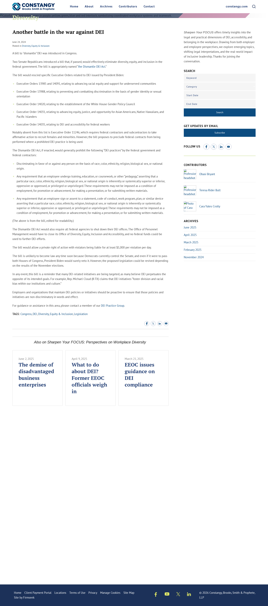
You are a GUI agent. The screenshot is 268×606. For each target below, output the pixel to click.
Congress (26, 314)
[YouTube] (229, 147)
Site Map (128, 593)
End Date (191, 103)
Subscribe (219, 132)
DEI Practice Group (112, 305)
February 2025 (192, 250)
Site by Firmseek (24, 597)
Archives (106, 7)
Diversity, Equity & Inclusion (35, 45)
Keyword (191, 77)
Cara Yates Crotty (209, 206)
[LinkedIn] (221, 147)
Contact (149, 7)
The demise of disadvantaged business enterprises (36, 374)
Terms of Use (77, 593)
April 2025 (190, 235)
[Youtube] (167, 595)
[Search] (254, 6)
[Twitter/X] (214, 147)
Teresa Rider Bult (210, 190)
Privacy (92, 593)
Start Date (192, 95)
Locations (60, 593)
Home (74, 7)
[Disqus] (90, 454)
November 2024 (194, 257)
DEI (35, 314)
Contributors (128, 7)
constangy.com (237, 7)
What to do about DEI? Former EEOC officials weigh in (89, 378)
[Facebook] (206, 147)
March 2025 (191, 242)
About (89, 7)
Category (191, 86)
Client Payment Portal (37, 593)
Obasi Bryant (207, 174)
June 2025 (190, 227)
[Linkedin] (189, 595)
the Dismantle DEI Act (91, 66)
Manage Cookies (110, 593)
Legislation (81, 314)
